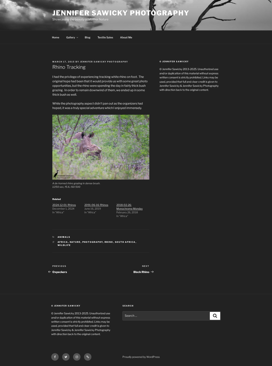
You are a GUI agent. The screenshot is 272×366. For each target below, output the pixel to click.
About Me (126, 37)
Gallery (70, 37)
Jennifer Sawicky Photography (120, 13)
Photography (92, 242)
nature (75, 242)
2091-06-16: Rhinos (96, 204)
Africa (63, 242)
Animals (64, 237)
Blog (87, 37)
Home (55, 37)
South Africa (125, 242)
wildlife (64, 245)
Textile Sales (105, 37)
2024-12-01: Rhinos (64, 204)
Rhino (109, 242)
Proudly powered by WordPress (141, 356)
